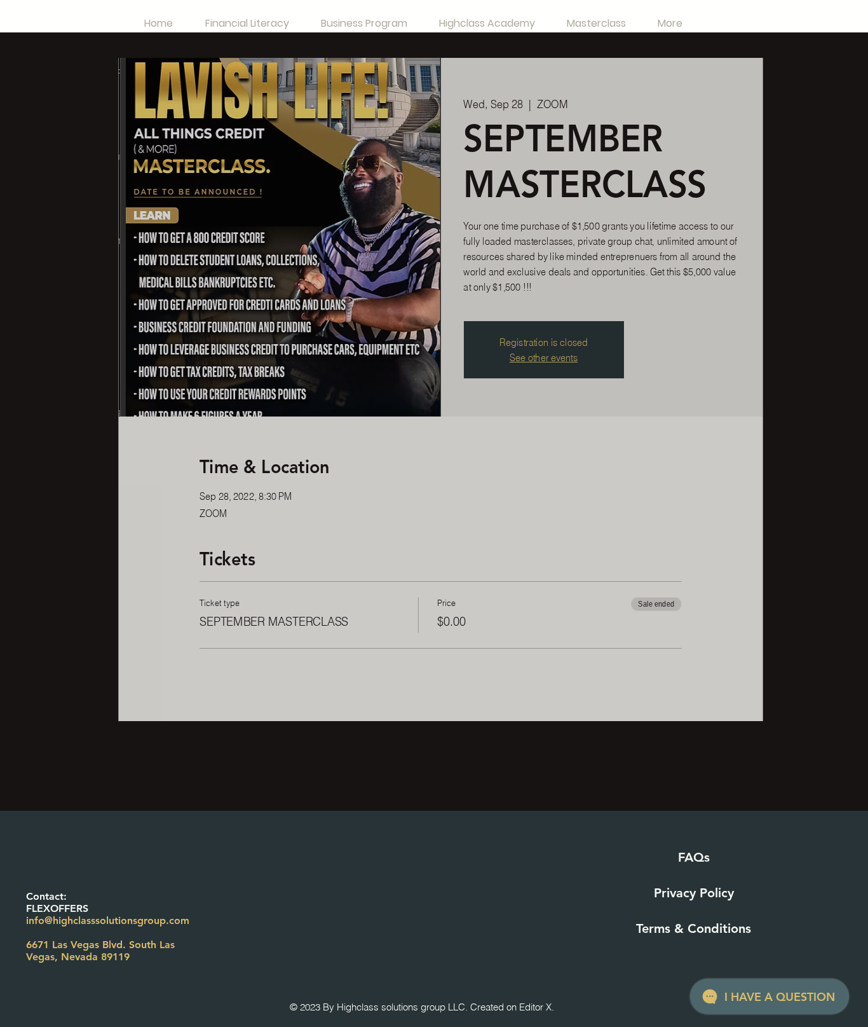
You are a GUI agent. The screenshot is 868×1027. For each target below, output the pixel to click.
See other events (544, 357)
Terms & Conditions (693, 928)
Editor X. (536, 1007)
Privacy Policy (694, 892)
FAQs (694, 857)
